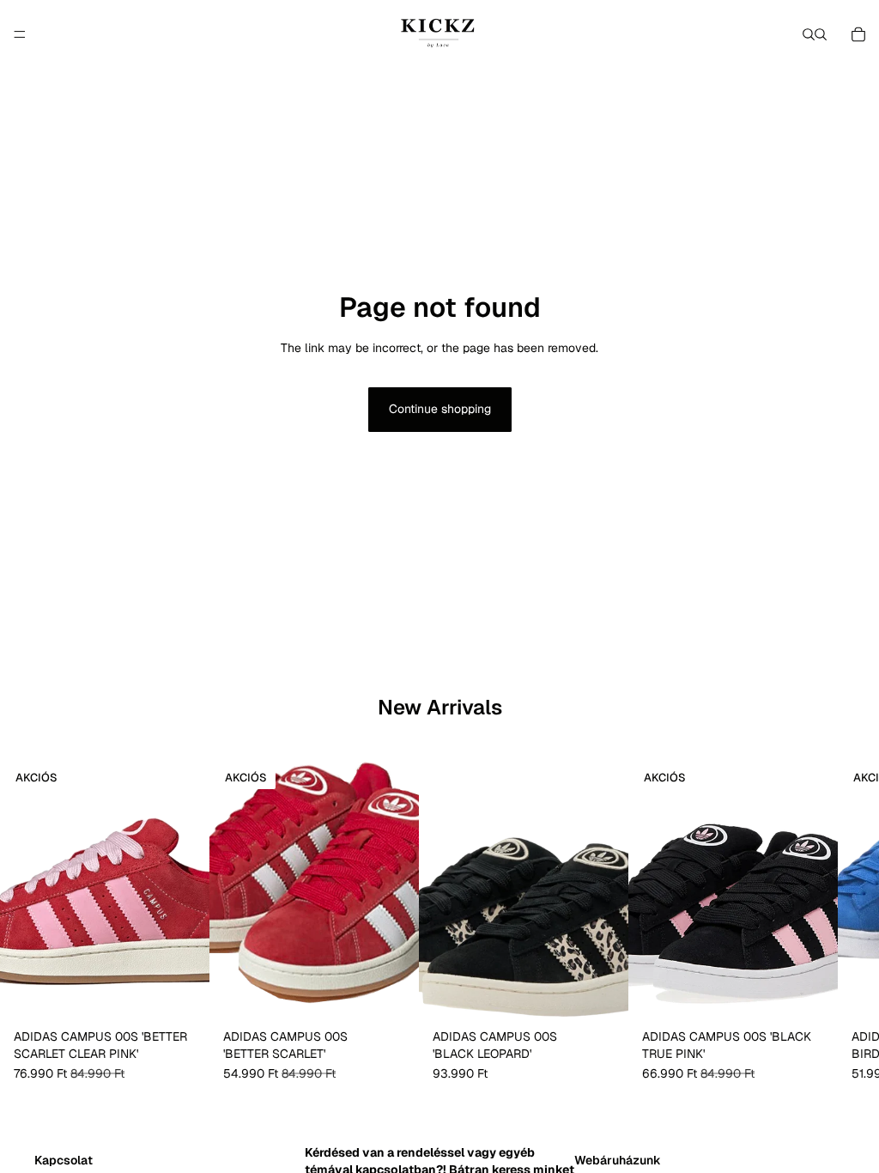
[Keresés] (808, 34)
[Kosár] (858, 34)
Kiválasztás (197, 995)
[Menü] (19, 34)
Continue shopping (440, 408)
